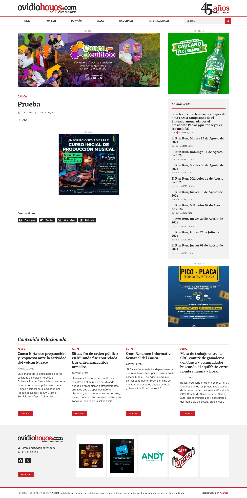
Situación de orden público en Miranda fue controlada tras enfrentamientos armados (95, 360)
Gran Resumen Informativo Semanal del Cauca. (149, 355)
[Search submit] (228, 21)
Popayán (76, 20)
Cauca (100, 20)
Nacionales (126, 20)
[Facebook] (20, 460)
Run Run (51, 20)
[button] (22, 60)
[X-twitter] (28, 460)
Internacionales (159, 20)
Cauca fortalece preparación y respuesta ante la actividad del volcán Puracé (42, 358)
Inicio (27, 20)
